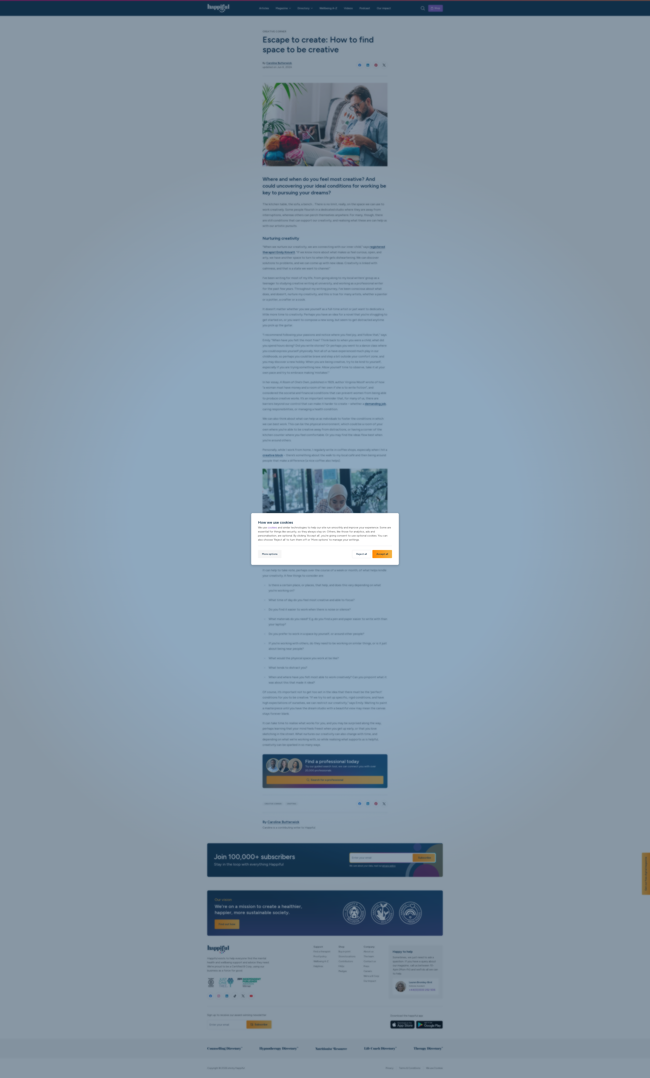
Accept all (382, 554)
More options (269, 554)
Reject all (361, 554)
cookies (272, 527)
